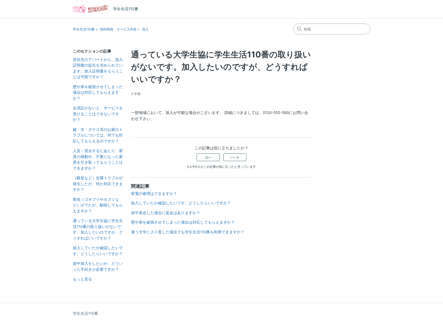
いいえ (234, 157)
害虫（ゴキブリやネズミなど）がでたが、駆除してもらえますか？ (98, 205)
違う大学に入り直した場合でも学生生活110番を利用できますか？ (188, 231)
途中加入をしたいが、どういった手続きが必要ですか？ (98, 266)
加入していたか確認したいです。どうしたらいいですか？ (98, 250)
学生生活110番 (84, 29)
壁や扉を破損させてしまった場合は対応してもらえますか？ (98, 92)
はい (208, 157)
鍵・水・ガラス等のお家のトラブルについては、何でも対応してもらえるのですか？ (98, 135)
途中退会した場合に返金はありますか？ (165, 212)
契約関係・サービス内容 (118, 29)
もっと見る (82, 279)
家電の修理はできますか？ (154, 193)
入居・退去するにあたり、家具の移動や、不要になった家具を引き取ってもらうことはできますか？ (98, 159)
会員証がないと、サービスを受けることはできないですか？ (98, 114)
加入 (145, 29)
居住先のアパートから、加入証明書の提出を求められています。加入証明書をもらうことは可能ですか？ (98, 68)
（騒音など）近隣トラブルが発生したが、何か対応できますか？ (98, 183)
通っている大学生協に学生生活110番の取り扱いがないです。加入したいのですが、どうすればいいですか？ (98, 229)
